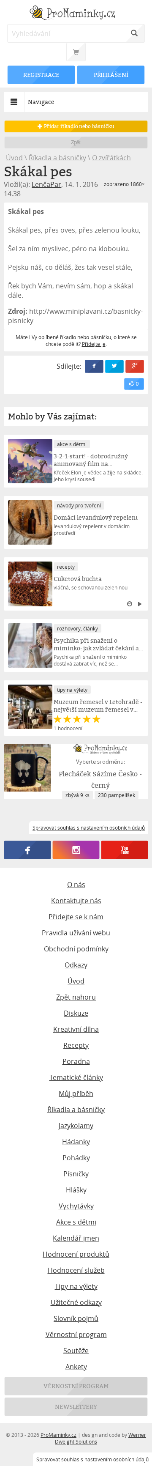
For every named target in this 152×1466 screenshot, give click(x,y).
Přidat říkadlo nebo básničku (78, 126)
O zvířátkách (111, 157)
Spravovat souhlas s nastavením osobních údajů (92, 1459)
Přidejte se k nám (76, 916)
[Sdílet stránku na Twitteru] (114, 366)
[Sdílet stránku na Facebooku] (94, 366)
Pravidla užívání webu (76, 932)
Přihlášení (110, 75)
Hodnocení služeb (76, 1270)
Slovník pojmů (76, 1318)
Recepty (76, 1045)
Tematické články (76, 1077)
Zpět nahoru (76, 997)
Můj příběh (76, 1093)
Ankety (76, 1366)
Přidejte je (94, 343)
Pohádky (76, 1157)
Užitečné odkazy (76, 1302)
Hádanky (76, 1141)
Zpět (76, 142)
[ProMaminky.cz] (76, 13)
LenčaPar (46, 184)
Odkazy (76, 965)
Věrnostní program (76, 1334)
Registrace (41, 75)
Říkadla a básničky (57, 157)
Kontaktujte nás (76, 900)
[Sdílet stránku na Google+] (134, 366)
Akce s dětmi (76, 1222)
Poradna (76, 1061)
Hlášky (76, 1190)
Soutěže (76, 1350)
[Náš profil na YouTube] (124, 850)
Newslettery (76, 1407)
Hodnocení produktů (76, 1254)
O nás (76, 884)
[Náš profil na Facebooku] (27, 850)
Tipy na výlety (76, 1286)
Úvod (14, 157)
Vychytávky (76, 1206)
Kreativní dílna (76, 1029)
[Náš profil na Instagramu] (76, 850)
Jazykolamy (76, 1125)
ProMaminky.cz (58, 1434)
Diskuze (76, 1013)
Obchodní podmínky (76, 949)
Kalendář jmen (76, 1238)
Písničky (76, 1173)
